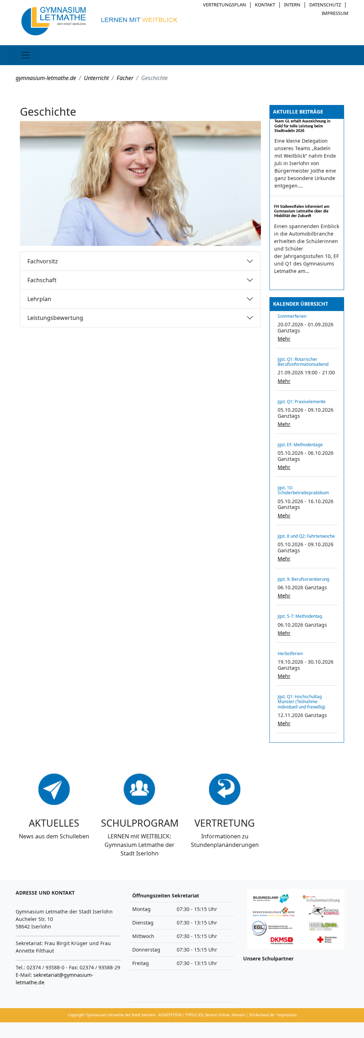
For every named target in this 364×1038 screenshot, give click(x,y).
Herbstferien (290, 653)
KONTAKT (265, 4)
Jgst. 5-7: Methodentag (300, 616)
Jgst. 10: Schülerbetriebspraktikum (303, 490)
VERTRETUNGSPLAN (224, 4)
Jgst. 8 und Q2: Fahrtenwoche (306, 536)
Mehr (284, 338)
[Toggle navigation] (26, 55)
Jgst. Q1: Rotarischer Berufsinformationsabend (303, 361)
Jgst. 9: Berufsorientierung (303, 579)
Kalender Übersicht (300, 303)
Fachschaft (42, 280)
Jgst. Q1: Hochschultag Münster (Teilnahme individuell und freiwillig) (301, 702)
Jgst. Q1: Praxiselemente (302, 402)
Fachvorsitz (42, 261)
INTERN (292, 4)
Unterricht (96, 78)
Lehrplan (39, 299)
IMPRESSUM (335, 13)
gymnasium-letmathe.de (46, 78)
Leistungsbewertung (55, 318)
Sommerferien (292, 316)
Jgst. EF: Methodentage (300, 445)
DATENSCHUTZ (325, 4)
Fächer (125, 78)
